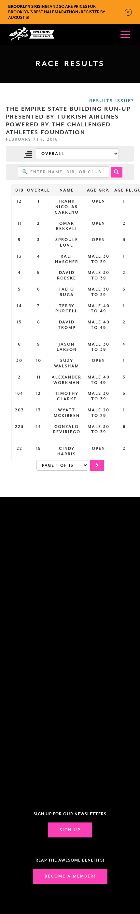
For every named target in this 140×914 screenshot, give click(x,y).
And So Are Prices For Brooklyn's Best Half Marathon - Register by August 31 (56, 12)
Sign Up (70, 830)
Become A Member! (70, 876)
